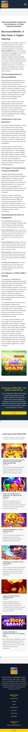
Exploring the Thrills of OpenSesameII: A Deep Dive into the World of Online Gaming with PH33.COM (14, 461)
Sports (14, 704)
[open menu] (25, 4)
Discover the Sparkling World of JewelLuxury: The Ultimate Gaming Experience (12, 495)
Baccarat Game (14, 698)
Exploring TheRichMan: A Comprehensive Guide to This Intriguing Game (14, 633)
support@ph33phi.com (15, 725)
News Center (14, 713)
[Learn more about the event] (14, 11)
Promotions (14, 710)
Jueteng (14, 701)
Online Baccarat (14, 707)
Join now (14, 412)
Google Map (14, 716)
